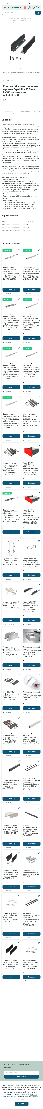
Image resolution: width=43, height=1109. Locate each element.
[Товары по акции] (25, 7)
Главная (12, 18)
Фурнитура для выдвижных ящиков (20, 20)
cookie (23, 1085)
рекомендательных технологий (15, 1092)
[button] (10, 363)
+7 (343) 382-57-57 (36, 3)
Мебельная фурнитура (24, 18)
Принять (21, 1104)
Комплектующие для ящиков (21, 23)
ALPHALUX (29, 221)
